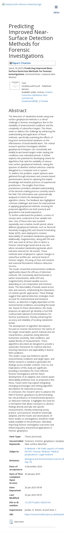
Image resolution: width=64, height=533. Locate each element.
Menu (56, 12)
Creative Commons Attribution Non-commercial (37, 95)
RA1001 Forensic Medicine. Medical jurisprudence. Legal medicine (42, 453)
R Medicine (30, 448)
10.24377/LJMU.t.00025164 (38, 502)
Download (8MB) (30, 101)
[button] (11, 522)
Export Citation (21, 63)
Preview (44, 101)
